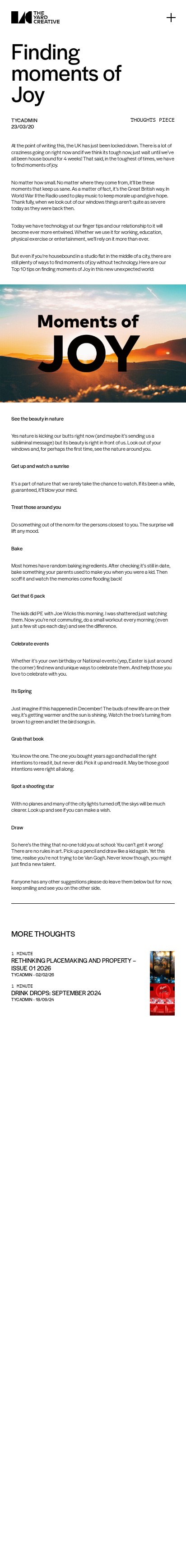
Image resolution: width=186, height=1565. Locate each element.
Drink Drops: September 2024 (56, 992)
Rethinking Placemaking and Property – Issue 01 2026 (73, 964)
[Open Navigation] (171, 17)
